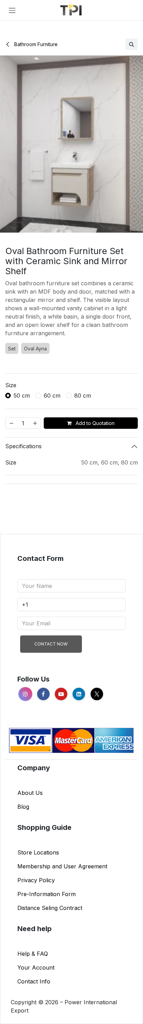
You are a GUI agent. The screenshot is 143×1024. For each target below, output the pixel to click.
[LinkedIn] (79, 694)
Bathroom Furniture (35, 44)
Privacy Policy (36, 880)
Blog (23, 806)
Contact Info (33, 981)
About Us (30, 792)
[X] (97, 694)
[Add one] (35, 423)
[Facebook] (43, 694)
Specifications (23, 446)
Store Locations (38, 852)
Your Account (35, 967)
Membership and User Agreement (62, 866)
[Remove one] (11, 423)
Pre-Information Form (46, 894)
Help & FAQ (32, 953)
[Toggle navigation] (12, 10)
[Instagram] (25, 694)
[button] (131, 44)
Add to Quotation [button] (94, 423)
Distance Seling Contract (49, 907)
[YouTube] (61, 694)
